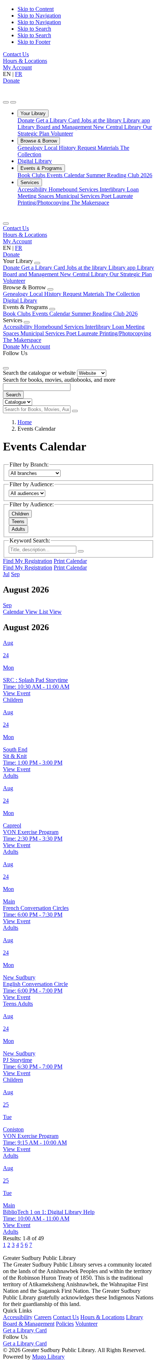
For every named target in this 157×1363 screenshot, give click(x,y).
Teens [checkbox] (18, 521)
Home (25, 422)
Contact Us (16, 54)
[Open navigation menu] (13, 102)
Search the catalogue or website (39, 373)
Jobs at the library (102, 120)
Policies (65, 1324)
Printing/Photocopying (44, 202)
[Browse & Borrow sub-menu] (50, 289)
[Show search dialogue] (6, 102)
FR (18, 74)
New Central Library (118, 127)
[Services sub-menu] (27, 322)
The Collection (123, 294)
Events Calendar (66, 175)
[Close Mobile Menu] (6, 223)
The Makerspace (90, 202)
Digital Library (35, 161)
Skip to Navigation (39, 15)
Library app (136, 120)
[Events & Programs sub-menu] (52, 309)
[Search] (75, 411)
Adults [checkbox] (18, 529)
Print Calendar (70, 561)
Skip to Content (36, 9)
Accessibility (33, 189)
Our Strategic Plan (131, 274)
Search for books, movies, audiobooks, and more (59, 380)
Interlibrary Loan (119, 189)
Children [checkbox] (20, 514)
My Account (17, 67)
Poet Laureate (117, 196)
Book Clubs (32, 175)
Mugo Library (48, 1357)
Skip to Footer (34, 42)
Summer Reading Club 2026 (119, 175)
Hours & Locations (25, 61)
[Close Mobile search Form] (6, 368)
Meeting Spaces (36, 196)
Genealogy (31, 148)
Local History (60, 148)
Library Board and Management (55, 127)
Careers (42, 1317)
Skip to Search (34, 29)
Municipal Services (78, 196)
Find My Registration (27, 561)
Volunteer (62, 133)
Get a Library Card (58, 120)
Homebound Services (74, 189)
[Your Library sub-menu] (37, 263)
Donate (11, 80)
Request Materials (98, 148)
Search (13, 394)
